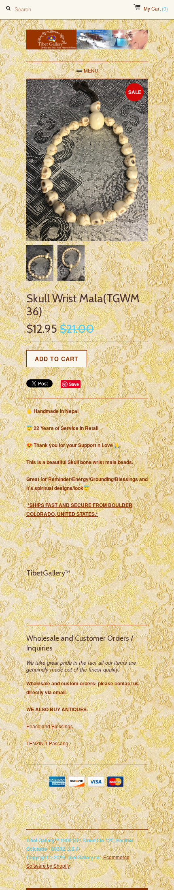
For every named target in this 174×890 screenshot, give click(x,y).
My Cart (156, 8)
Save (74, 384)
